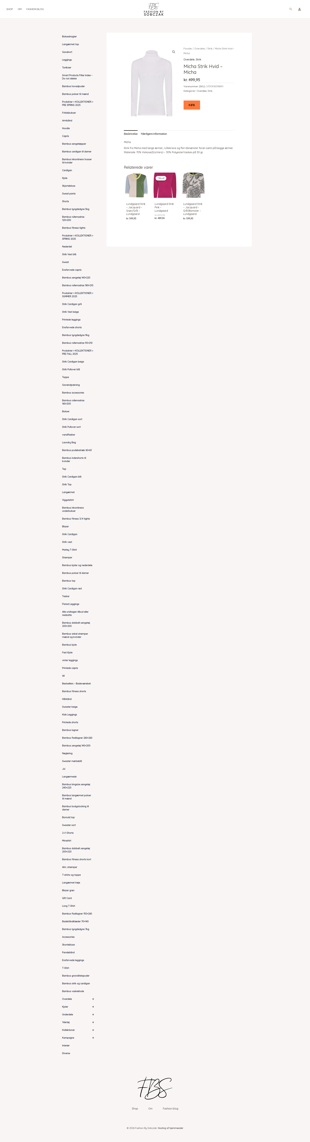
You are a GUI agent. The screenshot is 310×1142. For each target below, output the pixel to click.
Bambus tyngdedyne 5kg (75, 209)
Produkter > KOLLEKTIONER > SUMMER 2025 (77, 295)
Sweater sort (69, 825)
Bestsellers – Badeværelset (76, 683)
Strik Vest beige (70, 311)
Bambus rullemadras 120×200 (73, 218)
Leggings (67, 59)
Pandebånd (68, 952)
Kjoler (78, 1007)
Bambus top (68, 580)
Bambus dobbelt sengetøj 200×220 (76, 850)
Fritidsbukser (69, 112)
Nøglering (67, 753)
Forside (188, 48)
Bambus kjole (69, 644)
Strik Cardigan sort (72, 419)
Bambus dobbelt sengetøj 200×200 (76, 624)
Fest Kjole (67, 652)
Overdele (78, 999)
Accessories (68, 936)
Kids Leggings (69, 714)
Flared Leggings (70, 604)
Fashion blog (35, 9)
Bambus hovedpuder (73, 86)
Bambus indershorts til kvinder (74, 460)
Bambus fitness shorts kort (76, 859)
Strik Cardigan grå (72, 304)
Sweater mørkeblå (72, 761)
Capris (65, 136)
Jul (63, 768)
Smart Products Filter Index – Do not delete (77, 77)
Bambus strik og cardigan (76, 983)
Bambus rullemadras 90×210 (77, 342)
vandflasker (68, 434)
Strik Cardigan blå (71, 476)
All (63, 675)
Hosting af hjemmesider (170, 1128)
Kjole (64, 178)
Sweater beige (70, 706)
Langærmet (68, 492)
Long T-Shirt (68, 905)
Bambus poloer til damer (75, 573)
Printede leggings (71, 319)
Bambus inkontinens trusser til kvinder (77, 161)
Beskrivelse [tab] (131, 133)
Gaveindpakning (71, 384)
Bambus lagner (70, 730)
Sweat (65, 262)
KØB (192, 105)
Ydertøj (78, 1022)
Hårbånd (67, 699)
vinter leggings (70, 660)
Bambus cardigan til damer (76, 151)
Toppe (65, 377)
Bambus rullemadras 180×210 (77, 285)
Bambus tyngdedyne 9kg (75, 335)
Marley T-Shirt (69, 549)
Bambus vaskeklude (73, 991)
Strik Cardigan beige (73, 361)
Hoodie (66, 128)
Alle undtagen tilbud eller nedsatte (75, 613)
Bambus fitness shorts (74, 691)
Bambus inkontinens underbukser (73, 509)
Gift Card (67, 898)
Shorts (65, 201)
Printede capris (70, 668)
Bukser (65, 411)
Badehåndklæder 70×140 (75, 921)
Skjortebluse (68, 185)
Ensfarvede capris (72, 269)
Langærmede (69, 776)
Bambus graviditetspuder (75, 975)
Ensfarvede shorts (72, 327)
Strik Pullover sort (71, 426)
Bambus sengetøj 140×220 (76, 277)
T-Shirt (65, 968)
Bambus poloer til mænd (75, 94)
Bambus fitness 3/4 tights (76, 518)
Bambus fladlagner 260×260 (77, 737)
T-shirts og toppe (71, 874)
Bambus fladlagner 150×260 (77, 913)
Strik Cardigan (69, 534)
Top (64, 468)
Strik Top (67, 484)
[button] (290, 9)
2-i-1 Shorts (68, 832)
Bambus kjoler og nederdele (77, 565)
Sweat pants (69, 193)
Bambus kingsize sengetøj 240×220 (76, 786)
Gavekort (67, 52)
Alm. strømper (69, 867)
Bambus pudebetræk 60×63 (77, 450)
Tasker (65, 596)
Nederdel (67, 246)
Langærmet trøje (71, 882)
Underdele (78, 1014)
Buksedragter (69, 36)
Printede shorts (70, 722)
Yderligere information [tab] (154, 133)
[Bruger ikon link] (299, 9)
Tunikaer (66, 67)
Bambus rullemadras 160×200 (73, 402)
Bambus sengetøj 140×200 (76, 745)
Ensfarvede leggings (73, 960)
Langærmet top (70, 44)
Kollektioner (78, 1030)
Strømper (67, 557)
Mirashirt (66, 840)
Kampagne (78, 1038)
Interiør (66, 1045)
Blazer (65, 526)
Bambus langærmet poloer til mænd (76, 797)
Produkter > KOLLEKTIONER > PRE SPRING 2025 (77, 103)
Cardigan (67, 170)
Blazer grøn (68, 890)
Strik (209, 48)
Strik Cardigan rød (72, 588)
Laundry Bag (69, 442)
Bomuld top (68, 817)
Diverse (66, 1053)
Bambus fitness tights (73, 227)
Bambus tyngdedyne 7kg (75, 929)
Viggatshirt (68, 500)
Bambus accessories (73, 392)
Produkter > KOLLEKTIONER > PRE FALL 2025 (77, 352)
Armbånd (67, 120)
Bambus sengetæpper (74, 143)
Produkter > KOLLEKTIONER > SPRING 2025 (77, 237)
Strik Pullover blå (71, 369)
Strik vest (67, 542)
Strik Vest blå (69, 254)
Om (20, 9)
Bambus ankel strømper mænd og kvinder (75, 635)
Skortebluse (68, 944)
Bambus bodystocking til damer (75, 808)
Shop (9, 9)
